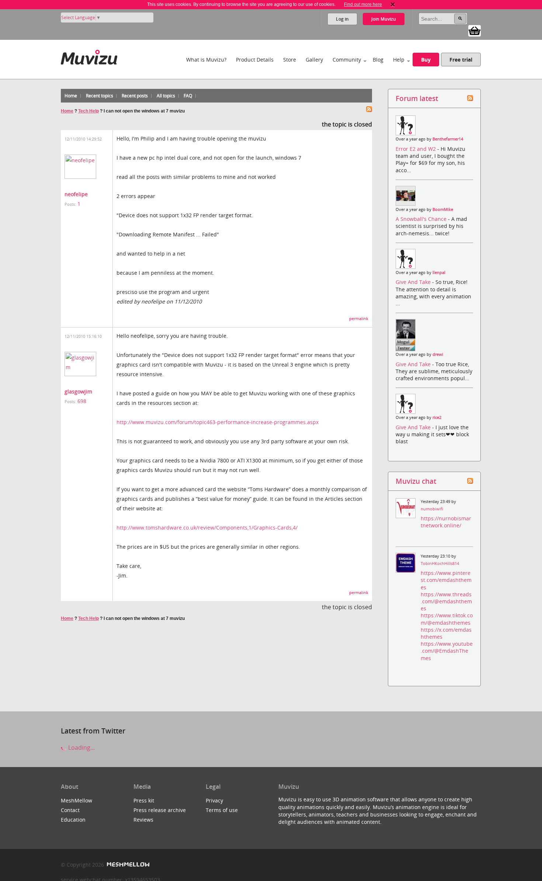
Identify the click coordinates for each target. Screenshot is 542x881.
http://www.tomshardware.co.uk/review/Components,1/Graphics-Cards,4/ (207, 527)
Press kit (143, 800)
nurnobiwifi (432, 508)
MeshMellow (76, 800)
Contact (70, 810)
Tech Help (88, 111)
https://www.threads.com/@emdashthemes (446, 601)
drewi (437, 354)
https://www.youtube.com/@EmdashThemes (447, 650)
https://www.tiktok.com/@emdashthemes (447, 619)
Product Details (255, 59)
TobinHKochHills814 (440, 563)
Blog (378, 59)
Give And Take (414, 281)
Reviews (143, 819)
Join (383, 19)
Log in (342, 19)
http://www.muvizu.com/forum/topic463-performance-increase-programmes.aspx (218, 422)
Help (398, 59)
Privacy (214, 800)
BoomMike (442, 209)
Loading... (81, 747)
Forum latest (417, 98)
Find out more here (363, 4)
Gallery (314, 59)
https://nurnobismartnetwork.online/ (446, 522)
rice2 (436, 417)
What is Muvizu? (206, 59)
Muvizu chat (416, 481)
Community (347, 59)
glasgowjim (78, 391)
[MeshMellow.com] (127, 864)
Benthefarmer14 (447, 139)
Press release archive (159, 810)
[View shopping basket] (474, 30)
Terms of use (222, 810)
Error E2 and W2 (416, 148)
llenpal (438, 272)
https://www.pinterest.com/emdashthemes (446, 579)
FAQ (188, 96)
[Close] (392, 4)
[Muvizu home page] (89, 56)
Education (73, 819)
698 (81, 401)
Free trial (460, 59)
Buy (426, 59)
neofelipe (76, 194)
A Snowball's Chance (422, 218)
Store (289, 59)
